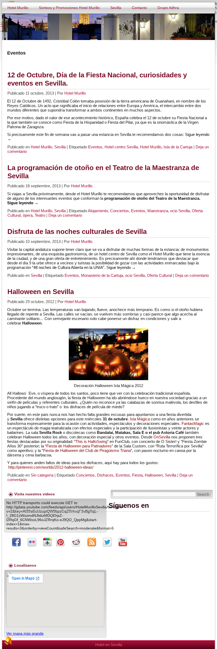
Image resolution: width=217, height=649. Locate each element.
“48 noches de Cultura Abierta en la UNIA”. (68, 267)
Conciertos (119, 210)
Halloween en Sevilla (40, 292)
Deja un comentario (65, 215)
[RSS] (8, 641)
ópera (28, 215)
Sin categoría (42, 475)
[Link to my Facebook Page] (16, 542)
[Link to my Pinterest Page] (60, 542)
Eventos (95, 147)
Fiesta (137, 475)
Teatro (40, 215)
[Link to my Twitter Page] (107, 542)
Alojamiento (98, 210)
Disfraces (105, 475)
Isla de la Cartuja (178, 147)
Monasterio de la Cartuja (102, 275)
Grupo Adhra (168, 8)
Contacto (139, 8)
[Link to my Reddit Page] (76, 542)
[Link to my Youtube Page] (122, 542)
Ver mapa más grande (25, 633)
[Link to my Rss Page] (91, 542)
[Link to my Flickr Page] (32, 542)
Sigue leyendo (22, 203)
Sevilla (115, 8)
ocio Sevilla (180, 210)
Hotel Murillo (17, 8)
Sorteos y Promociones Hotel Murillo (69, 8)
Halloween (154, 475)
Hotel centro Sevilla (121, 147)
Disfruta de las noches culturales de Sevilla (77, 231)
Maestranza (157, 210)
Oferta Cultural (159, 275)
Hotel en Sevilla (108, 644)
